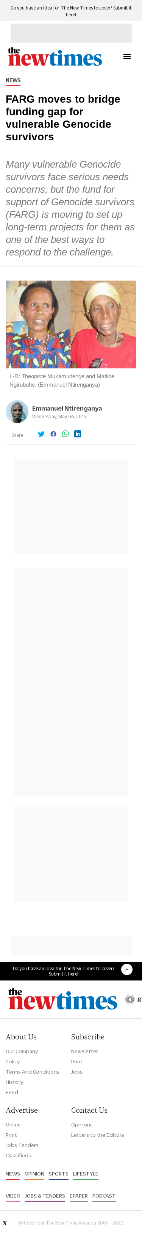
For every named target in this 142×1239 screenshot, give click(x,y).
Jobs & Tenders (45, 1196)
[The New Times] (55, 65)
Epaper (79, 1196)
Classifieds (18, 1155)
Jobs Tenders (22, 1145)
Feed (12, 1092)
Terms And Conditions (32, 1072)
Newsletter (84, 1051)
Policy (13, 1061)
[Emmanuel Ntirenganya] (17, 421)
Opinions (82, 1125)
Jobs (77, 1072)
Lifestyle (85, 1174)
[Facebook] (53, 434)
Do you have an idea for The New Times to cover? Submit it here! (63, 971)
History (14, 1082)
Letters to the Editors (97, 1135)
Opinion (34, 1174)
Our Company (22, 1051)
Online (13, 1125)
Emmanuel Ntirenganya (67, 408)
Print (77, 1061)
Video (13, 1196)
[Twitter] (41, 434)
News (13, 80)
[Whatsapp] (65, 434)
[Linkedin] (77, 434)
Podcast (104, 1196)
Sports (59, 1174)
